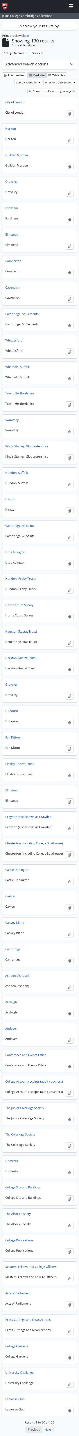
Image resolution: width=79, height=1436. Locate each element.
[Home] (6, 6)
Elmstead (11, 235)
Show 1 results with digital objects (53, 91)
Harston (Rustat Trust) (20, 658)
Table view (58, 75)
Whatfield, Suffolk (17, 367)
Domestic (12, 1161)
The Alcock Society (18, 1214)
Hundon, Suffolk (16, 473)
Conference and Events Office (25, 1055)
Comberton (13, 261)
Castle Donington (17, 870)
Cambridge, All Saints (20, 526)
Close (25, 36)
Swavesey (12, 420)
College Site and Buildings (23, 1187)
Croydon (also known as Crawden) (28, 817)
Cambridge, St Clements (22, 314)
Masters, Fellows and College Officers (31, 1267)
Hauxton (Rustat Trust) (21, 632)
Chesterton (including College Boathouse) (34, 843)
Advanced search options (26, 64)
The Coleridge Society (20, 1134)
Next (48, 1430)
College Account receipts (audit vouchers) (34, 1081)
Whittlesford (14, 340)
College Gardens (16, 1346)
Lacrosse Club (15, 1399)
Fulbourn (11, 711)
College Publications (19, 1240)
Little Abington (15, 552)
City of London (15, 102)
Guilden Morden (16, 155)
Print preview (15, 75)
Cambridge (13, 949)
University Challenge (19, 1373)
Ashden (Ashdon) (17, 976)
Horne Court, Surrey (19, 605)
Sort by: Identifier (27, 82)
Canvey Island (14, 923)
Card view (38, 75)
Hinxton (10, 499)
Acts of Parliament (18, 1293)
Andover (11, 1029)
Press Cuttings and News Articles (28, 1320)
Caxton (10, 896)
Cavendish (12, 287)
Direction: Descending (59, 82)
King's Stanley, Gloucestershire (26, 446)
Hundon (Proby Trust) (20, 579)
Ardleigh (11, 1002)
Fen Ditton (12, 737)
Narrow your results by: (40, 26)
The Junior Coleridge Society (24, 1108)
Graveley (11, 182)
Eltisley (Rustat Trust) (20, 764)
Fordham (11, 208)
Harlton (10, 129)
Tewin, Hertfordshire (19, 393)
